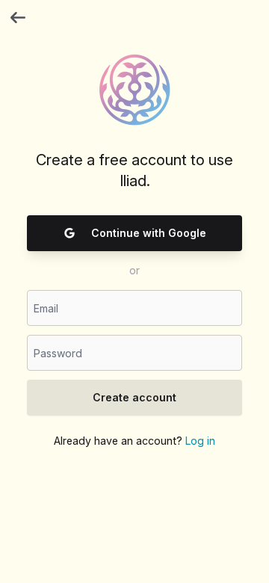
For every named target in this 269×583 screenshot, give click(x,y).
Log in (200, 440)
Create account (134, 397)
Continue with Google (148, 232)
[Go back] (18, 18)
